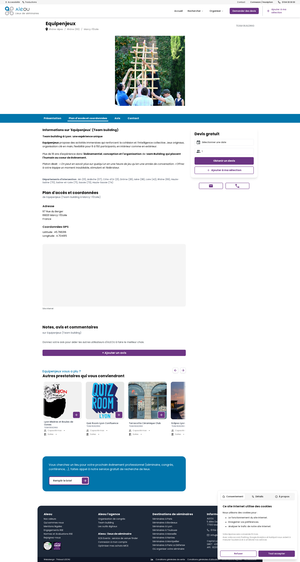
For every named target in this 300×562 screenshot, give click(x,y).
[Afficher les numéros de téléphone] (237, 186)
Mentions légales (53, 526)
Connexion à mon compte (112, 542)
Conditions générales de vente (170, 559)
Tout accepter (276, 553)
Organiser (215, 11)
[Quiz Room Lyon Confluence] (105, 411)
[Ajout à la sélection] (76, 415)
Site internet (47, 308)
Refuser (238, 553)
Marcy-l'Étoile (91, 29)
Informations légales (232, 559)
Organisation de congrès (111, 518)
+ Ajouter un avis (114, 353)
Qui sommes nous (54, 522)
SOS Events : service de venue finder (118, 538)
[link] (278, 11)
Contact (241, 2)
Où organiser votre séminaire (168, 548)
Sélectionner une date (214, 142)
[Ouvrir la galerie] (150, 71)
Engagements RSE (53, 530)
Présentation (52, 118)
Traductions (31, 2)
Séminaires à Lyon (162, 526)
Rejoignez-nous (52, 537)
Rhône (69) (73, 29)
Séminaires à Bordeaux (164, 522)
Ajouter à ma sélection (226, 170)
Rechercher (194, 11)
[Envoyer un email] (211, 186)
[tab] (233, 497)
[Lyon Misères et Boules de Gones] (62, 411)
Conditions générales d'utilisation (203, 559)
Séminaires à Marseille (164, 533)
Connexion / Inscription (261, 2)
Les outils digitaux (107, 526)
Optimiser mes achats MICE (113, 545)
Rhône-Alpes (56, 29)
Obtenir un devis (224, 161)
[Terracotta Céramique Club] (147, 411)
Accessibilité (14, 2)
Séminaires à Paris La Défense (168, 545)
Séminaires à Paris (162, 518)
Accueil (178, 11)
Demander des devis (244, 11)
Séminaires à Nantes (163, 537)
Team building (106, 522)
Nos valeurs (50, 518)
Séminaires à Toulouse (164, 530)
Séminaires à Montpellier (165, 541)
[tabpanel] (257, 523)
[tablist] (257, 496)
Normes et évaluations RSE (58, 533)
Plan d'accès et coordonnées (88, 118)
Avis (117, 118)
